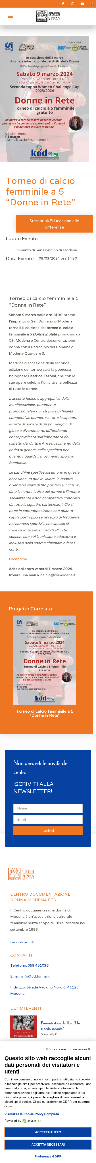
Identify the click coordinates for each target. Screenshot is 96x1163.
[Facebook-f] (62, 3)
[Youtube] (82, 3)
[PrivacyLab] (31, 1120)
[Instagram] (72, 3)
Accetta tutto (48, 1132)
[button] (10, 16)
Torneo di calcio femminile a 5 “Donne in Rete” (44, 713)
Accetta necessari (48, 1144)
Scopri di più (49, 1034)
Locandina (18, 559)
